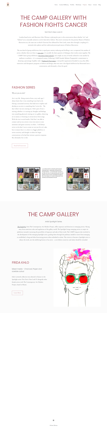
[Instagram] (53, 420)
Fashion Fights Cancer (49, 61)
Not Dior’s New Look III (46, 56)
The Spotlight (21, 227)
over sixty (41, 53)
